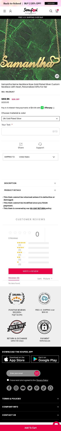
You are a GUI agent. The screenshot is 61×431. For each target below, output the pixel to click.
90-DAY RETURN (37, 208)
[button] (4, 11)
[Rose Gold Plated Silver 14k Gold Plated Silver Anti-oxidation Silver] (30, 118)
